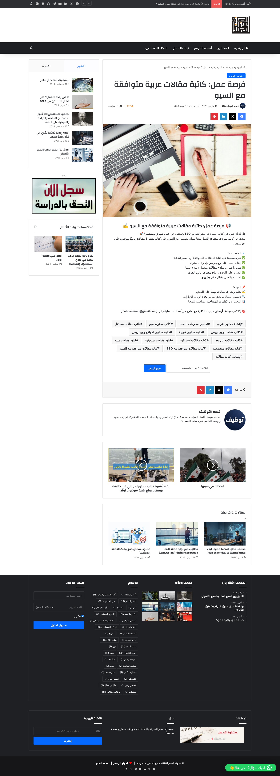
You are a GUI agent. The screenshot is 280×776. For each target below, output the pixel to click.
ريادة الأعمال (181, 48)
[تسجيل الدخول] (37, 4)
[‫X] (71, 4)
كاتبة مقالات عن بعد (228, 340)
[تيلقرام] (54, 4)
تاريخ (109, 633)
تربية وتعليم (129, 639)
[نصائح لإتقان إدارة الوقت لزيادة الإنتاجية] (167, 616)
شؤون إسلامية (127, 665)
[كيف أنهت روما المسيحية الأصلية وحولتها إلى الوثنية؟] (150, 595)
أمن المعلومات (106, 601)
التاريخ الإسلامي (105, 614)
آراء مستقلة (128, 594)
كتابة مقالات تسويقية (158, 340)
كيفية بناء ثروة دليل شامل (54, 80)
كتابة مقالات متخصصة (227, 348)
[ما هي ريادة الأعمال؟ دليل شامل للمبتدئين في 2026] (82, 102)
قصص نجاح (112, 678)
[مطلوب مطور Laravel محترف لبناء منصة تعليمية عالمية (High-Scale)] (225, 534)
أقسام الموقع (203, 48)
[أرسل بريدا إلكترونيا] (223, 106)
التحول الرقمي (127, 620)
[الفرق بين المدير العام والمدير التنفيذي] (82, 155)
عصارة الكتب (128, 672)
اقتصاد (118, 607)
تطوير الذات (109, 639)
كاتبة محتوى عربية (190, 332)
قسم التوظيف (232, 106)
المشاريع (223, 48)
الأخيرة (46, 66)
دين (112, 646)
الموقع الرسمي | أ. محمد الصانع (112, 763)
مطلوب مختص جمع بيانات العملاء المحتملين (130, 551)
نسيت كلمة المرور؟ (44, 607)
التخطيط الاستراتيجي (101, 620)
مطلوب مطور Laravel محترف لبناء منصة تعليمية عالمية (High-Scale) (226, 551)
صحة (110, 665)
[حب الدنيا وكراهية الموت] (167, 595)
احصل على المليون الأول (51, 257)
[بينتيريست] (214, 116)
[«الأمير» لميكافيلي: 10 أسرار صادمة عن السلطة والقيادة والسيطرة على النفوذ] (82, 119)
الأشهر (81, 66)
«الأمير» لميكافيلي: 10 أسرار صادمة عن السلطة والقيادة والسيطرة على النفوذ (53, 118)
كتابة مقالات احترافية (193, 340)
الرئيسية (240, 48)
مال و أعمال (108, 685)
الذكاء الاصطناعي (156, 48)
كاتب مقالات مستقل (127, 324)
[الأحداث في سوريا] (213, 465)
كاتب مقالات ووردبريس (226, 332)
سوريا (109, 652)
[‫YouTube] (60, 4)
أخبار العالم (128, 601)
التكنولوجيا (129, 627)
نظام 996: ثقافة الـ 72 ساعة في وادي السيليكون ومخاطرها (80, 259)
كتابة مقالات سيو (125, 340)
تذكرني (77, 616)
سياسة (109, 659)
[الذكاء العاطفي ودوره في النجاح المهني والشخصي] (184, 606)
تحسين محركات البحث (194, 324)
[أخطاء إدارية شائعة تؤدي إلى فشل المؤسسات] (82, 138)
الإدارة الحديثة (128, 614)
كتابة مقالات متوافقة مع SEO (185, 348)
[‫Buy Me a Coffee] (43, 4)
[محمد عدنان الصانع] (240, 25)
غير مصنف (108, 672)
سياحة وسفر (128, 659)
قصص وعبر (128, 685)
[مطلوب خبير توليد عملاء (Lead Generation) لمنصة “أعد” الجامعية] (177, 534)
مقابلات (130, 691)
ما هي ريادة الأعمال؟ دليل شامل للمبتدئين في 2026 (54, 99)
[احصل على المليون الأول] (48, 244)
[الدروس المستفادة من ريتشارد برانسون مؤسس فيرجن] (184, 616)
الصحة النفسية (127, 633)
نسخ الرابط (154, 368)
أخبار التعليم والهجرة (104, 594)
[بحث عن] (31, 48)
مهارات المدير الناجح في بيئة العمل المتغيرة (187, 3)
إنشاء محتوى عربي (229, 324)
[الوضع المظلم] (31, 4)
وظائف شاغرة (224, 67)
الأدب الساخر (100, 607)
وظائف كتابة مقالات (228, 356)
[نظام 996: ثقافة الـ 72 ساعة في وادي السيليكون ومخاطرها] (79, 244)
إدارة (132, 607)
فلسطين (130, 678)
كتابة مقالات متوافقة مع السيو (139, 348)
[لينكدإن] (66, 4)
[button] (250, 767)
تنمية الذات (128, 646)
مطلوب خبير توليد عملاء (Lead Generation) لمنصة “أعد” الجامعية (178, 551)
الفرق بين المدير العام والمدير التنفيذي (53, 151)
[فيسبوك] (77, 4)
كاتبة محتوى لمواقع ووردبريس (151, 332)
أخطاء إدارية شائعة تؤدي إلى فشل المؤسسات (53, 134)
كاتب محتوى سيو (160, 324)
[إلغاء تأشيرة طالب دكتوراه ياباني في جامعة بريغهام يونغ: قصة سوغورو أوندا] (141, 465)
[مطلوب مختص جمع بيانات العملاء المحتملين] (129, 534)
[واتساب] (48, 4)
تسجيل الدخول (59, 625)
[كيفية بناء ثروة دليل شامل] (82, 85)
